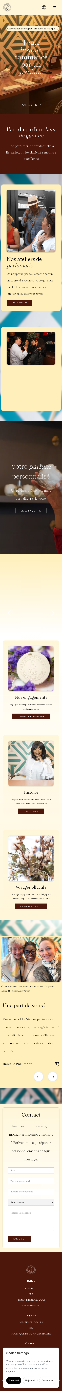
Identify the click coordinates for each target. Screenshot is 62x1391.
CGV (31, 1328)
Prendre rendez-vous (31, 1300)
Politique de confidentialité (31, 1333)
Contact (31, 1288)
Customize (47, 1380)
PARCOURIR (31, 105)
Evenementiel (31, 1305)
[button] (55, 7)
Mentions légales (31, 1322)
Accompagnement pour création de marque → (32, 28)
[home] (19, 7)
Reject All (30, 1380)
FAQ (31, 1294)
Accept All (14, 1380)
